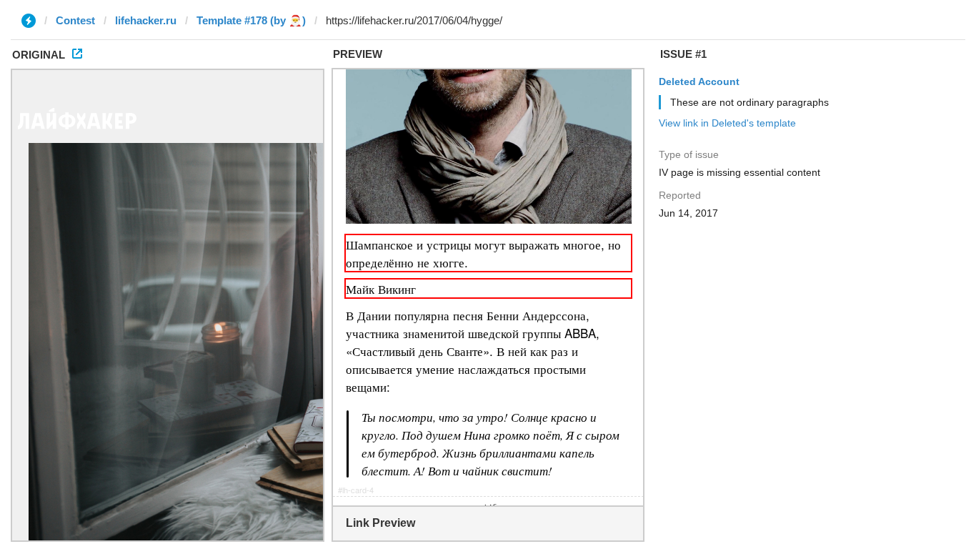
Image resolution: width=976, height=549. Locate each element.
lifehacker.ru (145, 20)
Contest (75, 20)
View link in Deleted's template (727, 123)
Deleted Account (699, 81)
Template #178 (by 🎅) (251, 20)
